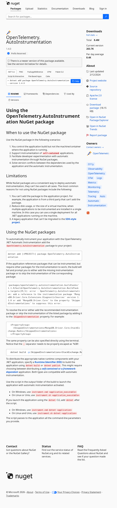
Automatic (93, 200)
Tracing (92, 196)
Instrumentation (97, 205)
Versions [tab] (14, 100)
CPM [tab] (49, 72)
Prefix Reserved (18, 53)
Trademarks (12, 495)
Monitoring (94, 187)
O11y (91, 164)
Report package (98, 135)
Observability (95, 168)
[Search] (106, 16)
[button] (76, 81)
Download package (95, 106)
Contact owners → (95, 147)
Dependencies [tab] (52, 93)
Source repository (95, 88)
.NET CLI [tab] (11, 72)
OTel (90, 178)
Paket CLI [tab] (59, 72)
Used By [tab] (70, 93)
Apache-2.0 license (96, 97)
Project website (98, 80)
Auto (102, 196)
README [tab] (14, 93)
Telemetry (93, 191)
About (30, 492)
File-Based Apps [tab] (35, 76)
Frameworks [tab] (32, 93)
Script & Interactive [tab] (16, 76)
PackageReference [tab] (35, 72)
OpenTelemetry (101, 153)
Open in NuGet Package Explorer (99, 118)
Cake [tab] (48, 76)
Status (46, 446)
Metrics (92, 182)
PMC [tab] (21, 72)
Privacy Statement (91, 492)
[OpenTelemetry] (89, 153)
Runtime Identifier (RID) (48, 362)
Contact (11, 446)
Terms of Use (42, 492)
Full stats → (91, 35)
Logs (99, 178)
